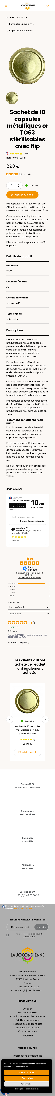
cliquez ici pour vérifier (24, 909)
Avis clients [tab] (14, 489)
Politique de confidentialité (27, 1024)
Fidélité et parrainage (27, 1020)
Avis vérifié (15, 627)
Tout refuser (27, 1078)
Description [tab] (14, 330)
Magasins (27, 1035)
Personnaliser (27, 1084)
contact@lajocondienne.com (29, 990)
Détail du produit (27, 752)
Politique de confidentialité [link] (27, 1089)
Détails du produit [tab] (19, 256)
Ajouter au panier (24, 194)
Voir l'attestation (17, 505)
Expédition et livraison (27, 1027)
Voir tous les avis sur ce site (29, 578)
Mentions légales (27, 1012)
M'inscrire (41, 927)
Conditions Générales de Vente (27, 1016)
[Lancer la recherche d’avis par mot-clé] (48, 613)
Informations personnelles (27, 1055)
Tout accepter (27, 1072)
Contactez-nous (27, 1031)
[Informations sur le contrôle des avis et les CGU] (42, 573)
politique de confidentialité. (33, 935)
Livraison (27, 1009)
